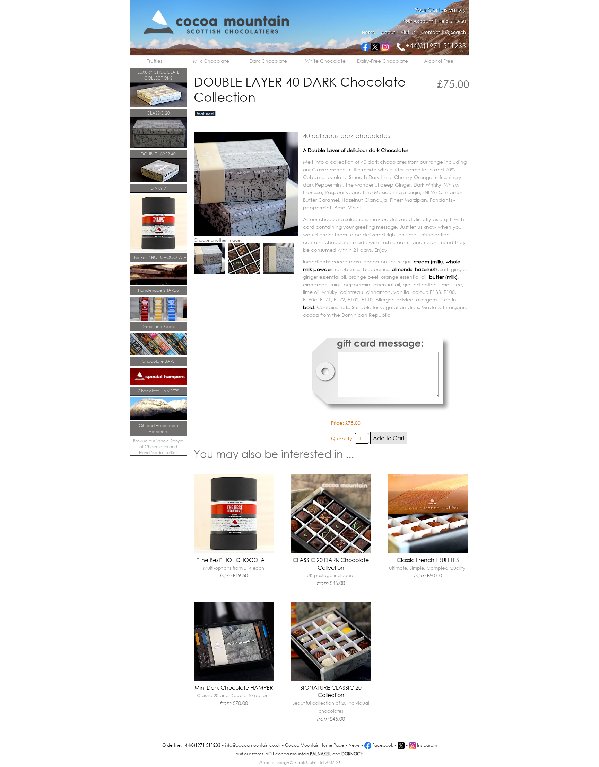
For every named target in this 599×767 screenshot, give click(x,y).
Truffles (154, 60)
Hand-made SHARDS (158, 290)
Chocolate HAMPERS (158, 391)
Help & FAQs (452, 21)
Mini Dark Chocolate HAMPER (233, 695)
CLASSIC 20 (158, 113)
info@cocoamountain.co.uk (252, 745)
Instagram (426, 745)
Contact (430, 32)
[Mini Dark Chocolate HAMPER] (234, 680)
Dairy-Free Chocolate (382, 60)
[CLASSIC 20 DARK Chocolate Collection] (331, 552)
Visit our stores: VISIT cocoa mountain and (299, 754)
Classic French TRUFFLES (428, 567)
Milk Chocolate (211, 60)
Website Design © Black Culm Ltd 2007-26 (299, 762)
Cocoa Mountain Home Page (314, 745)
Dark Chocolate (268, 60)
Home (368, 32)
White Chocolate (325, 60)
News (354, 745)
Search (458, 32)
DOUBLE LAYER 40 (158, 154)
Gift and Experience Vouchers (158, 428)
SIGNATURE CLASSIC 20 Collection (330, 703)
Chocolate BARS (158, 361)
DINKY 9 (158, 188)
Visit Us (408, 32)
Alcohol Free (438, 60)
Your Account (417, 21)
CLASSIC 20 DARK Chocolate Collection (331, 571)
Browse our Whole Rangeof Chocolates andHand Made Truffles (158, 446)
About (388, 32)
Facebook (382, 745)
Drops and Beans (158, 327)
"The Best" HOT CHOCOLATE (158, 257)
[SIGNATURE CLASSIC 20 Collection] (331, 680)
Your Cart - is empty (440, 9)
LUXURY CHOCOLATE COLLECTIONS (158, 75)
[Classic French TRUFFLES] (428, 552)
